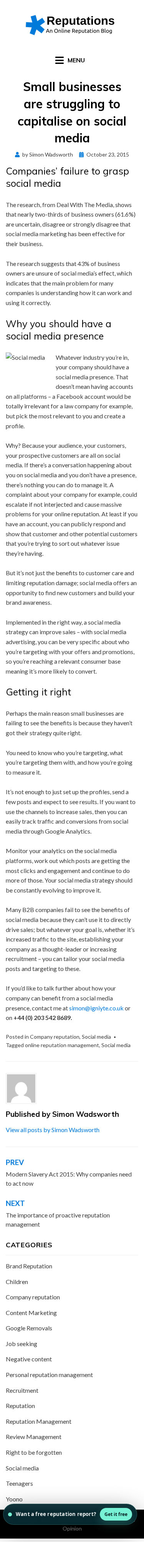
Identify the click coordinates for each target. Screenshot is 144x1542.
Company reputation (54, 1036)
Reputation (20, 1405)
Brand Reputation (29, 1265)
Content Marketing (31, 1312)
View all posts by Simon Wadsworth (52, 1129)
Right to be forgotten (34, 1452)
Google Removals (29, 1328)
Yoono (14, 1499)
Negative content (29, 1359)
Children (17, 1281)
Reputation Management (38, 1421)
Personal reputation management (49, 1374)
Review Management (33, 1436)
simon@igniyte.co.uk (96, 1008)
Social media (96, 1036)
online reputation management (62, 1045)
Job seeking (21, 1343)
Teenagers (19, 1483)
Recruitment (22, 1390)
